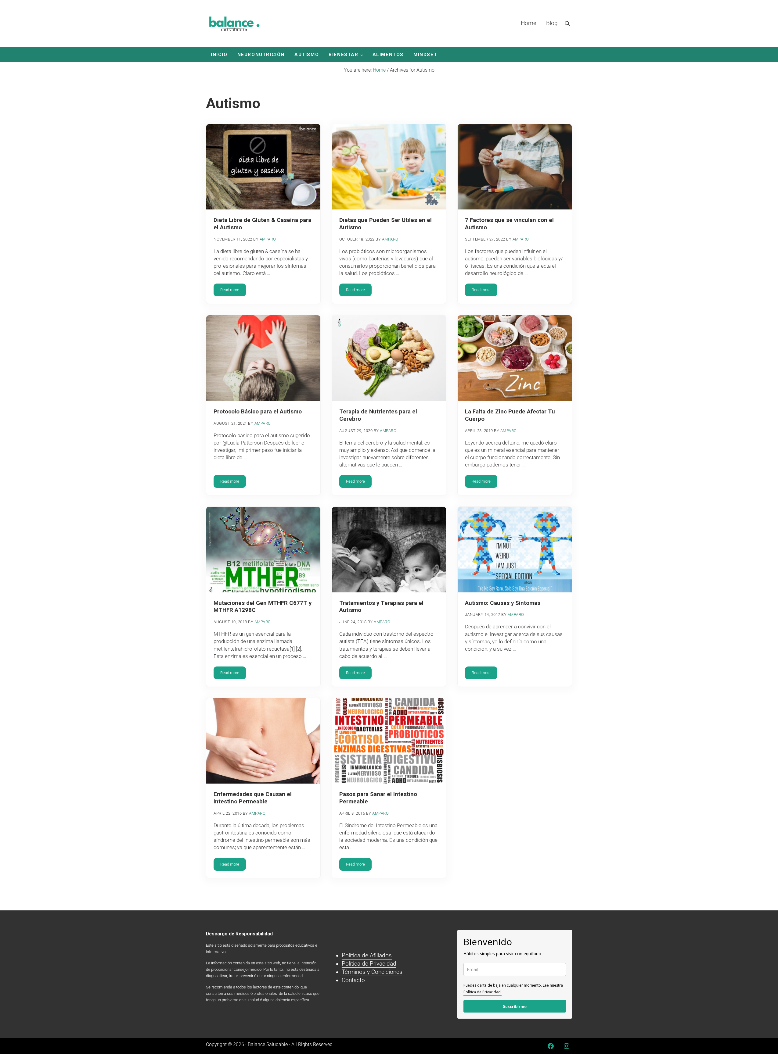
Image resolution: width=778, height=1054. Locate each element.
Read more (233, 291)
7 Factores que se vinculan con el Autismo (509, 224)
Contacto (353, 980)
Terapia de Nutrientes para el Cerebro (378, 415)
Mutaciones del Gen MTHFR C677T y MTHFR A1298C (263, 607)
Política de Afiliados (367, 955)
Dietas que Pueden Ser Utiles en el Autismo (385, 224)
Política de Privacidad (369, 963)
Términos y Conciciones (372, 972)
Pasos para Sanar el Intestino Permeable (378, 798)
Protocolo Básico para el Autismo (258, 411)
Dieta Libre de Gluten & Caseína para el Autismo (262, 224)
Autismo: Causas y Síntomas (502, 603)
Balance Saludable (268, 1044)
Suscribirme (515, 1006)
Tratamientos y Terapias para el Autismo (381, 607)
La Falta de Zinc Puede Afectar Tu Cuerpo (510, 415)
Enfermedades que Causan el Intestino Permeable (253, 798)
